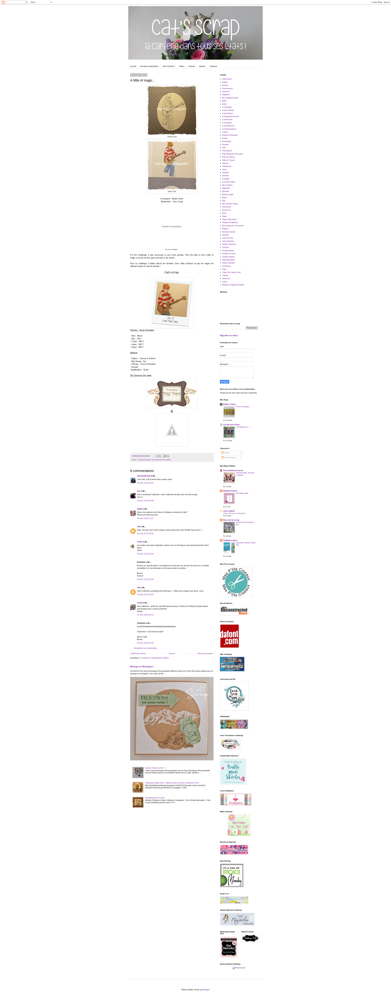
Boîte (224, 101)
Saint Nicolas (227, 238)
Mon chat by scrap (231, 520)
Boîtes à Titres (229, 404)
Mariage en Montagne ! (142, 666)
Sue (138, 491)
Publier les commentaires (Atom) (155, 658)
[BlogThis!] (159, 456)
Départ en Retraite (230, 135)
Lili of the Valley (228, 182)
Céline (140, 542)
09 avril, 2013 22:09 (145, 579)
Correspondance (229, 129)
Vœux (224, 282)
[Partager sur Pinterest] (168, 456)
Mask (224, 197)
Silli (138, 527)
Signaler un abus (229, 335)
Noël (224, 213)
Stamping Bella (228, 260)
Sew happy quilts (242, 493)
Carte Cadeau (228, 110)
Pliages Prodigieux (230, 222)
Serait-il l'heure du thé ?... (155, 768)
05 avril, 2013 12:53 (145, 533)
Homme (225, 173)
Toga (224, 269)
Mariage (225, 191)
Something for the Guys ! (155, 798)
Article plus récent (138, 653)
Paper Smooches (229, 219)
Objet (224, 216)
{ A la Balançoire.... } (243, 427)
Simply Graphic (228, 257)
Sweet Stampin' (228, 263)
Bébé (224, 104)
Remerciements (228, 232)
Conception (227, 123)
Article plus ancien (205, 653)
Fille (224, 148)
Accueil (133, 66)
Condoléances (228, 126)
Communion (227, 119)
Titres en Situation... (243, 407)
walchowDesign (144, 476)
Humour (225, 176)
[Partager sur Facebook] (165, 456)
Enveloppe (226, 141)
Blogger (206, 990)
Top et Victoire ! (169, 66)
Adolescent (227, 79)
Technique (226, 266)
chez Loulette (229, 511)
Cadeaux (213, 66)
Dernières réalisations (149, 66)
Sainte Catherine (229, 244)
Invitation (226, 179)
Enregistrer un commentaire (145, 648)
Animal (225, 85)
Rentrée (225, 235)
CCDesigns (227, 107)
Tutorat (225, 275)
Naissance (226, 207)
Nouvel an (226, 210)
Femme (225, 145)
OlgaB (139, 509)
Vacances (226, 278)
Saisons (225, 247)
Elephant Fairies (230, 491)
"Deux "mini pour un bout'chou (234, 513)
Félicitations (227, 151)
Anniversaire (227, 88)
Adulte (225, 82)
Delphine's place (230, 540)
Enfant (225, 138)
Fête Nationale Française (232, 154)
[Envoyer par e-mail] (156, 456)
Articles (226, 453)
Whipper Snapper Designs (233, 285)
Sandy (140, 603)
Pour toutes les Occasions (161, 460)
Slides (181, 66)
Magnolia (226, 188)
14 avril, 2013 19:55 (145, 594)
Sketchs (202, 66)
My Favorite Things (230, 204)
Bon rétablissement (230, 98)
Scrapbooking (228, 250)
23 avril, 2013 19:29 (145, 643)
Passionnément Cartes (233, 470)
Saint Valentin (228, 241)
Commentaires (229, 457)
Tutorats (191, 66)
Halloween (226, 166)
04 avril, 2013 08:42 (145, 483)
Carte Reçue (227, 113)
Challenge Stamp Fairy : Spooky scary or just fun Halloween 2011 (172, 783)
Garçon (225, 163)
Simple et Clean (229, 254)
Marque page (227, 194)
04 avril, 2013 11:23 (145, 518)
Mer (223, 201)
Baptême (226, 95)
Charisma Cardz (144, 460)
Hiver (224, 169)
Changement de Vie (230, 116)
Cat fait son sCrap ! (231, 425)
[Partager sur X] (162, 456)
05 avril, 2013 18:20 (145, 554)
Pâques (225, 229)
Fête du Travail (228, 160)
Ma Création (227, 185)
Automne (226, 91)
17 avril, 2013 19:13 (145, 615)
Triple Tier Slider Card (231, 272)
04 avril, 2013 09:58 (145, 501)
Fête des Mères (228, 157)
